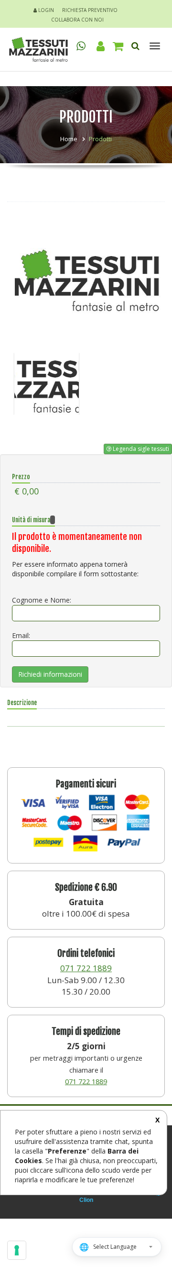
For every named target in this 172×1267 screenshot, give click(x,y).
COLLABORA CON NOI (77, 19)
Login (45, 10)
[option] (86, 281)
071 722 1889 (86, 968)
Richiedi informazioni (50, 674)
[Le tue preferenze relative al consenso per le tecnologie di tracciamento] (17, 1250)
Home (68, 139)
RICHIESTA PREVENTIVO (90, 10)
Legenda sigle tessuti (140, 449)
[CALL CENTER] (81, 45)
